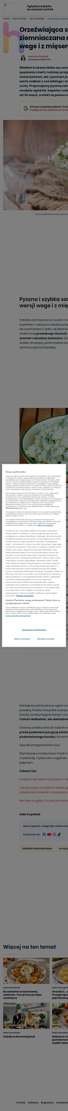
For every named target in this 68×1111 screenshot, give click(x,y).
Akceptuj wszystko (46, 639)
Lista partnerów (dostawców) (18, 616)
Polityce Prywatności (45, 525)
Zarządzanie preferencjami (34, 630)
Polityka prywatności (25, 596)
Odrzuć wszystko (22, 639)
